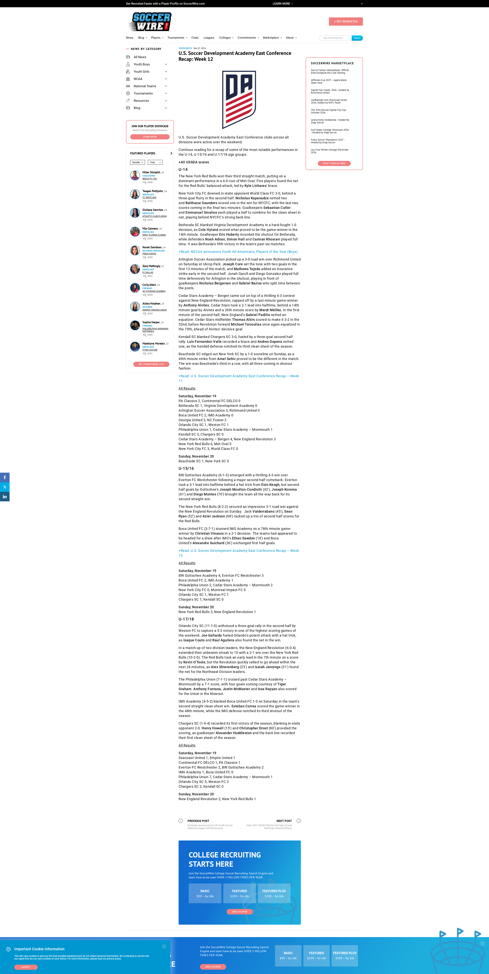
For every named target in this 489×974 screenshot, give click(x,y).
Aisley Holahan (151, 303)
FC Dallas (147, 272)
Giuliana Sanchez (153, 210)
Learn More (150, 137)
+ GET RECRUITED (346, 21)
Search (357, 38)
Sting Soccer (149, 350)
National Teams (145, 86)
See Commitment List (151, 364)
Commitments (247, 37)
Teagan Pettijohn (153, 191)
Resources (141, 101)
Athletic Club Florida (154, 216)
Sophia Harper (151, 322)
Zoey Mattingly (151, 266)
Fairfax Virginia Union (154, 310)
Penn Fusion (149, 253)
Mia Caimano (150, 228)
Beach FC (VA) (149, 179)
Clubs (195, 37)
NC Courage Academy (154, 291)
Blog (141, 37)
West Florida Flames (154, 235)
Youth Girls (141, 71)
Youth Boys (142, 64)
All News (140, 57)
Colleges (225, 37)
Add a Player (239, 911)
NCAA (138, 79)
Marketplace (271, 37)
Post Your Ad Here (334, 163)
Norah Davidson (152, 247)
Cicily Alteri (149, 285)
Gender (136, 162)
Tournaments (176, 37)
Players (155, 37)
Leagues (209, 37)
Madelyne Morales (153, 343)
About (290, 37)
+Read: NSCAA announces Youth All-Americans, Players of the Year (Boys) (238, 252)
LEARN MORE (281, 3)
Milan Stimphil (151, 172)
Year (152, 162)
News (129, 37)
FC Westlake (149, 197)
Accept (26, 967)
